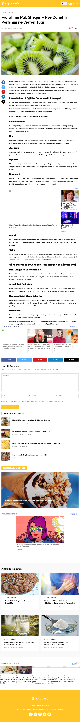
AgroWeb (4, 27)
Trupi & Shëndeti (8, 13)
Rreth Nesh (36, 705)
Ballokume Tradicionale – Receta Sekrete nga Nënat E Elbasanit (36, 443)
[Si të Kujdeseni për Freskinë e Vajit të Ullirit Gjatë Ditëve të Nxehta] (40, 490)
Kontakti (45, 705)
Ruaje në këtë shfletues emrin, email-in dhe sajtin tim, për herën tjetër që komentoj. (33, 401)
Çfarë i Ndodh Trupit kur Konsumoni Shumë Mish (29, 455)
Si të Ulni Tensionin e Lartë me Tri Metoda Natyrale (31, 420)
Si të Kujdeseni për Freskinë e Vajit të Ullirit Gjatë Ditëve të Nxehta (33, 500)
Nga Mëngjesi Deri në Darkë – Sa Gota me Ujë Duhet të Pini (19, 643)
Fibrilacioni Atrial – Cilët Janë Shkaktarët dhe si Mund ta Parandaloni (59, 602)
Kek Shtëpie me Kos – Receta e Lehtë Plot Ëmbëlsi (31, 432)
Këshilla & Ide (12, 497)
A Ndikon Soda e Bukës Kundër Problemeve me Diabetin (56, 643)
